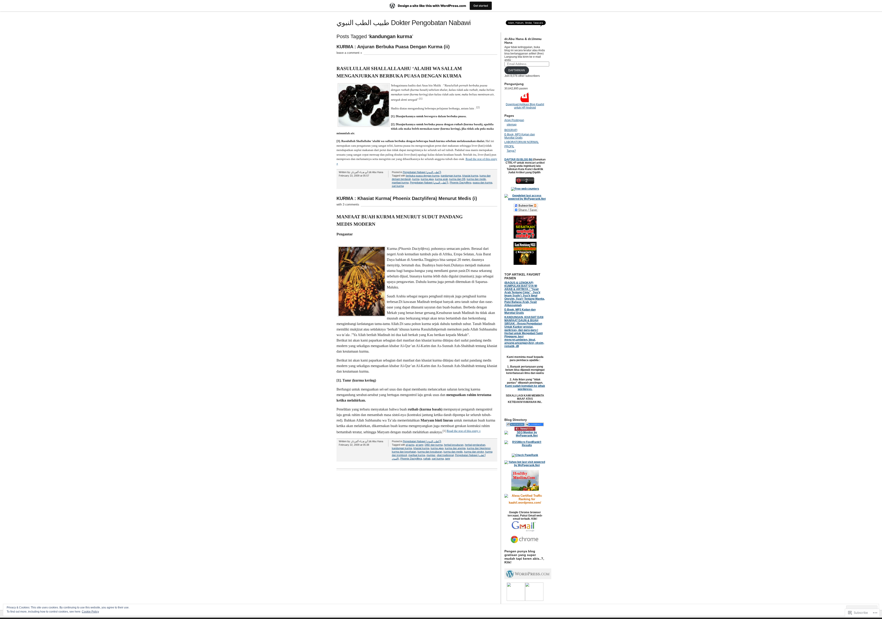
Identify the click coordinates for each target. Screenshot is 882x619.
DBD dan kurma (434, 444)
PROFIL (509, 146)
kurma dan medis (476, 179)
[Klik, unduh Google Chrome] (525, 543)
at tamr (419, 444)
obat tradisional (445, 455)
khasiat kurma (470, 175)
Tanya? (511, 150)
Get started (480, 5)
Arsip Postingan (514, 120)
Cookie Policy (90, 611)
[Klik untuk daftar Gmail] (525, 532)
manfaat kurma (400, 182)
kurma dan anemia (455, 448)
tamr (447, 458)
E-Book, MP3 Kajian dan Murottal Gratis (519, 136)
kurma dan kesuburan (430, 451)
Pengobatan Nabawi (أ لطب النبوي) (422, 172)
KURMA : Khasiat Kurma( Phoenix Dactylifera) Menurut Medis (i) (406, 198)
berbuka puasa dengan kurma (422, 175)
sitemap (512, 124)
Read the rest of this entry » (464, 431)
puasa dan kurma (482, 182)
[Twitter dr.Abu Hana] (534, 600)
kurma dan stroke (474, 451)
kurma (415, 179)
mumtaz (431, 455)
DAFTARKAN (516, 70)
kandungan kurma (451, 175)
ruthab (426, 458)
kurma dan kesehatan (404, 451)
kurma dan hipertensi (478, 448)
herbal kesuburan (454, 444)
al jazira (410, 444)
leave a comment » (349, 52)
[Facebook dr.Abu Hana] (516, 600)
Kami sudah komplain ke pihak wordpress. (525, 387)
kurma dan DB (457, 179)
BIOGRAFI (510, 130)
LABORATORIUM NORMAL (521, 142)
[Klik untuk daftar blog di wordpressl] (527, 578)
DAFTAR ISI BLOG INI (518, 159)
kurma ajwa (427, 179)
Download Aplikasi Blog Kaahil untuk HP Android (525, 106)
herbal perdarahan (475, 444)
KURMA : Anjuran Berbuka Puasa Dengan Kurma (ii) (393, 46)
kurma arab (441, 179)
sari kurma (398, 186)
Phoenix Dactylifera (460, 182)
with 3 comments (347, 204)
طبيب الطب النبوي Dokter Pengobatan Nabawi (403, 22)
